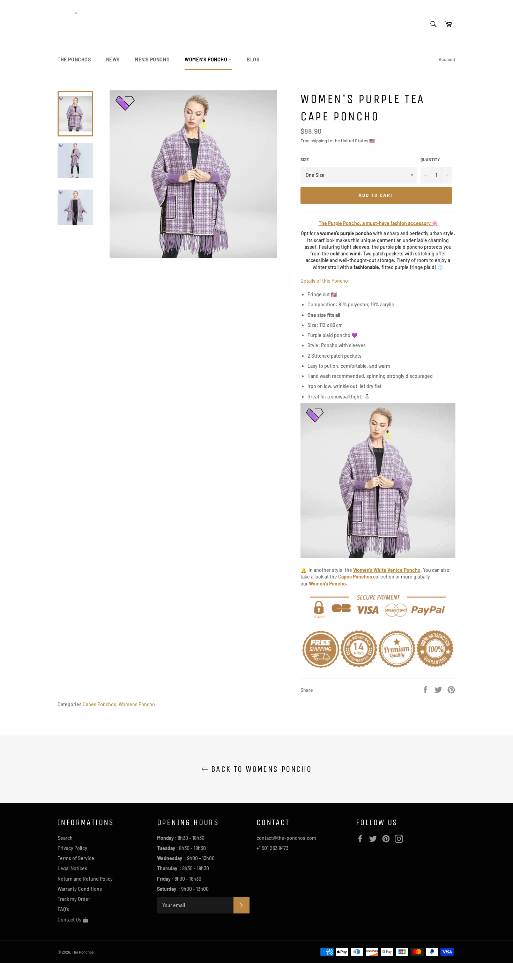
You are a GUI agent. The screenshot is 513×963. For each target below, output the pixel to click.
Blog (253, 59)
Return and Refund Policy (85, 879)
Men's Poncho (152, 59)
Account (447, 59)
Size (304, 159)
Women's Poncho (207, 59)
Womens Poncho (137, 704)
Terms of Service (76, 858)
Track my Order (74, 899)
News (113, 59)
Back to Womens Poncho (260, 769)
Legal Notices (72, 868)
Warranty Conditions (80, 889)
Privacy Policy (72, 848)
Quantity (430, 159)
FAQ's (63, 909)
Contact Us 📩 (73, 920)
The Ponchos (74, 59)
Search (65, 838)
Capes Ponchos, (100, 704)
